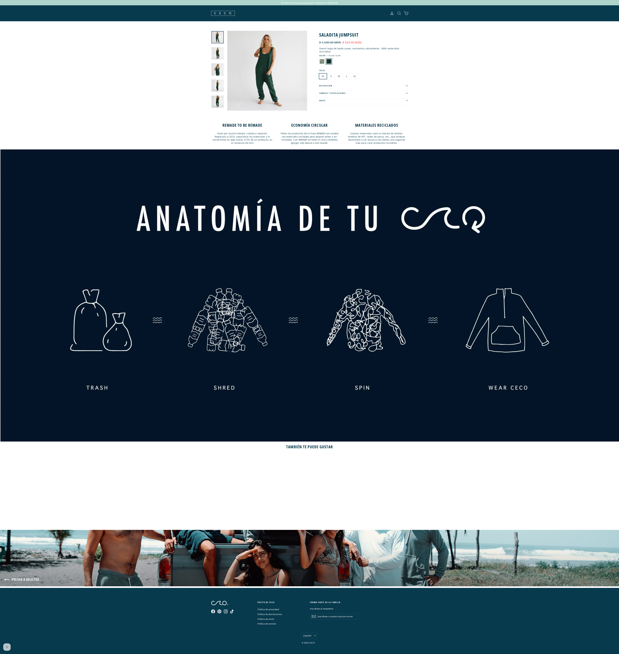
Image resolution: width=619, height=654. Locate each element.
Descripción (325, 85)
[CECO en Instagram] (226, 611)
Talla (322, 70)
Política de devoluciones (270, 614)
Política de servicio (267, 623)
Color (330, 55)
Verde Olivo (322, 61)
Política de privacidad (268, 609)
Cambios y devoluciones (332, 93)
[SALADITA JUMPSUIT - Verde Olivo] (213, 515)
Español (307, 635)
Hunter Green (329, 61)
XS (323, 76)
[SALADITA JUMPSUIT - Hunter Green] (217, 515)
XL (355, 76)
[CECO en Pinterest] (219, 611)
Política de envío (266, 619)
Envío (322, 100)
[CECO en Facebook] (213, 611)
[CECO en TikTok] (232, 611)
